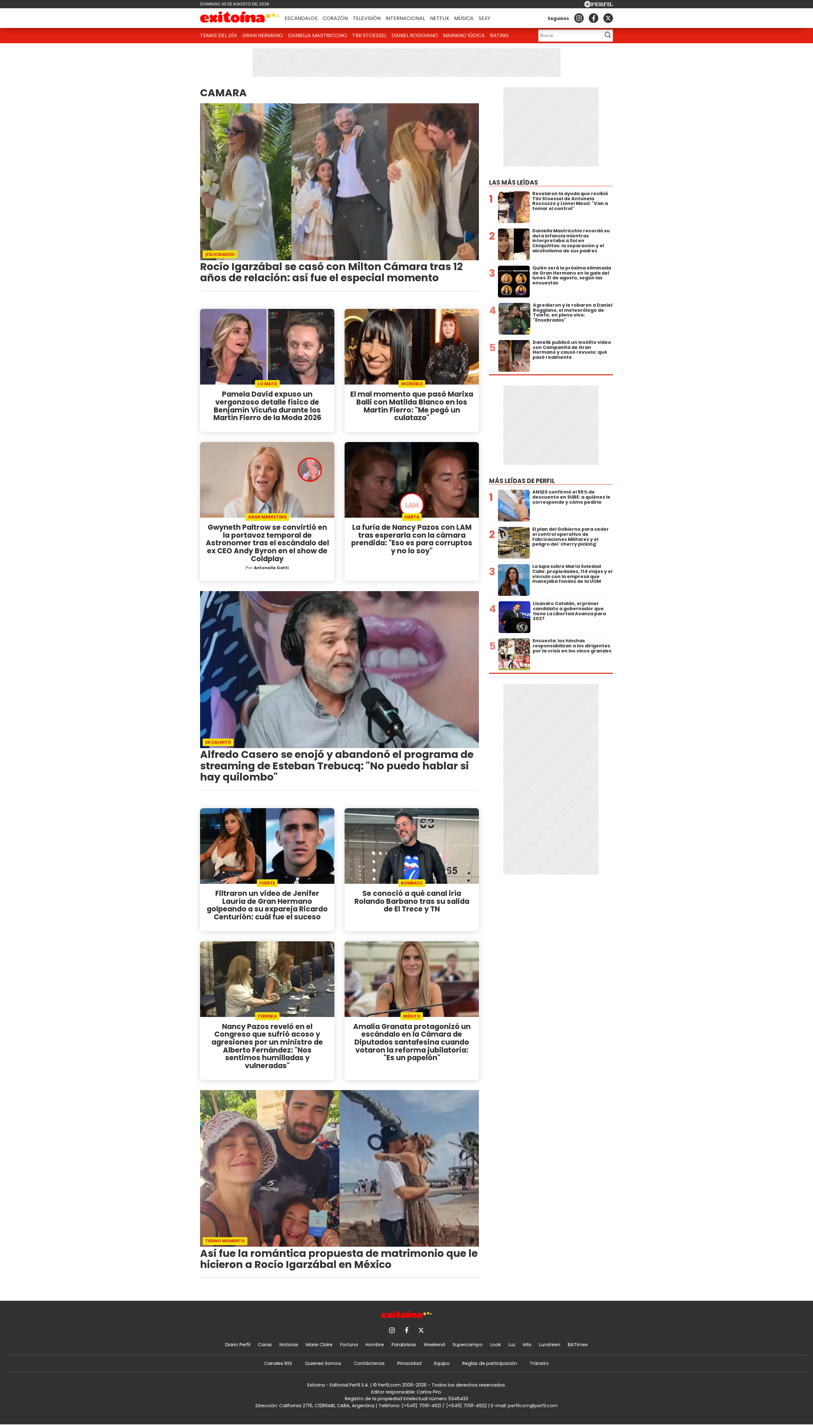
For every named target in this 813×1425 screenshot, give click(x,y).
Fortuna (349, 1344)
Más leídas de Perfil (522, 481)
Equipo (442, 1363)
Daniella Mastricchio (317, 35)
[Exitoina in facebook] (593, 18)
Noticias (288, 1344)
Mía (527, 1344)
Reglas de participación (489, 1363)
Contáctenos (369, 1363)
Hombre (375, 1344)
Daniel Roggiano (415, 35)
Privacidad (409, 1363)
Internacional (405, 18)
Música (464, 18)
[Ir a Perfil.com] (598, 5)
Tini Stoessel (369, 35)
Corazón (335, 18)
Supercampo (468, 1344)
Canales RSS (278, 1363)
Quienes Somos (323, 1363)
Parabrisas (404, 1344)
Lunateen (549, 1344)
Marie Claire (319, 1344)
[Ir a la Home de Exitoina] (239, 18)
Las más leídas (513, 182)
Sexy (484, 18)
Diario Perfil (237, 1344)
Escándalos (301, 18)
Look (495, 1344)
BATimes (578, 1344)
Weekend (434, 1344)
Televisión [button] (366, 18)
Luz (511, 1344)
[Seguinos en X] (608, 18)
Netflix (439, 18)
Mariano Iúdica (464, 35)
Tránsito (539, 1363)
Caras (265, 1344)
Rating (499, 35)
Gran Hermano (262, 35)
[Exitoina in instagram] (579, 18)
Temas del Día (218, 35)
